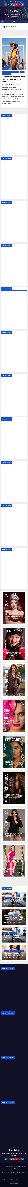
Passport (13, 1172)
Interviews (16, 72)
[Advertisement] (14, 137)
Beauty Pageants (8, 1179)
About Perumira (5, 1172)
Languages (21, 1179)
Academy (6, 1176)
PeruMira (13, 11)
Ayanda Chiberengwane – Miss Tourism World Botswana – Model (13, 79)
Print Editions (13, 1176)
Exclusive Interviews (21, 1172)
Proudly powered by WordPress (10, 1166)
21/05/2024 (7, 84)
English (4, 72)
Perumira (17, 904)
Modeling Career (13, 933)
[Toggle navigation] (14, 21)
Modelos (22, 72)
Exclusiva (10, 72)
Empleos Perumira (14, 1183)
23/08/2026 (8, 922)
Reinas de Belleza (19, 950)
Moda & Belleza (7, 897)
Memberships (20, 1176)
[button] (25, 21)
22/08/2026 (8, 957)
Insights (15, 1179)
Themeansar (15, 1168)
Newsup (24, 1166)
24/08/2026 (8, 904)
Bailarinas (6, 915)
